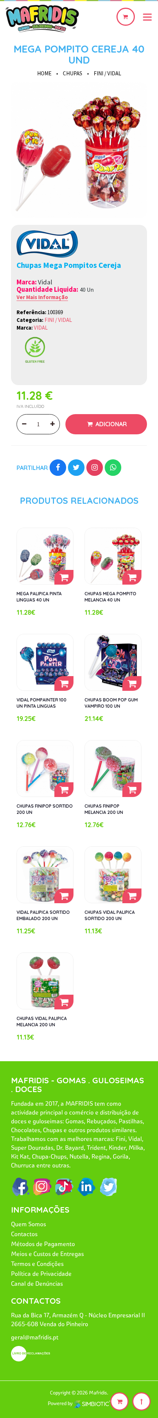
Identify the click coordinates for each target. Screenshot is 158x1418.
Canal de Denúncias (37, 1283)
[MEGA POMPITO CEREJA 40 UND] (79, 150)
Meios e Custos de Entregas (47, 1253)
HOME (44, 73)
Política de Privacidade (41, 1273)
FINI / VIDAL (107, 73)
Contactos (24, 1234)
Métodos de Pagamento (43, 1244)
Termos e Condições (37, 1263)
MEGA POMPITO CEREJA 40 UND (79, 54)
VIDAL (41, 327)
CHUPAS (72, 73)
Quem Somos (28, 1224)
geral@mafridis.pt (34, 1337)
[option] (79, 150)
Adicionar (110, 424)
